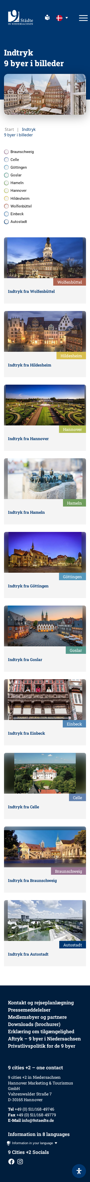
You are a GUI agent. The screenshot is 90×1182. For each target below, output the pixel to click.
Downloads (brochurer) (34, 1024)
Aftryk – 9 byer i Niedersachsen (44, 1038)
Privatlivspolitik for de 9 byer (41, 1046)
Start (9, 129)
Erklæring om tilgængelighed (41, 1031)
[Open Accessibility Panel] (79, 1171)
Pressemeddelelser (29, 1010)
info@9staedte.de (38, 1120)
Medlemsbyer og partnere (37, 1017)
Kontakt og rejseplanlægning (41, 1002)
